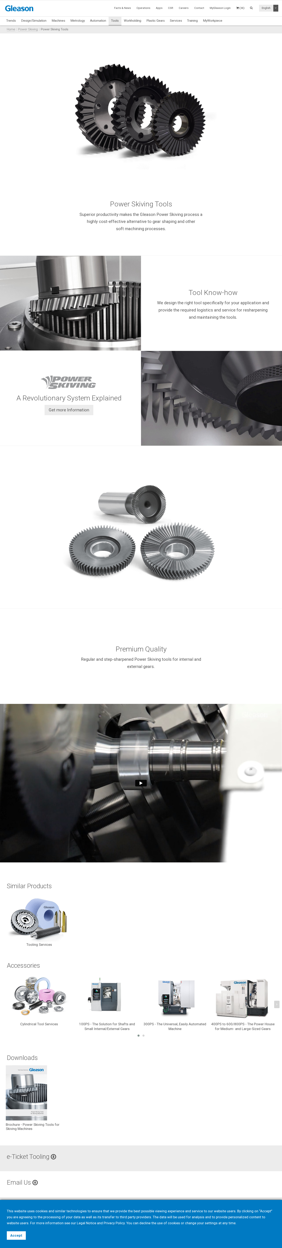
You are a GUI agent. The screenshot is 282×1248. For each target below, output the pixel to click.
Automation (98, 20)
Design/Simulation (33, 20)
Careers (183, 7)
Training (192, 20)
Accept (16, 1235)
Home (11, 29)
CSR (170, 7)
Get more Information (69, 409)
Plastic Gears (155, 20)
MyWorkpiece (212, 20)
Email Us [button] (19, 1182)
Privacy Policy (114, 1223)
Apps (159, 7)
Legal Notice (86, 1223)
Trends (11, 20)
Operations (143, 7)
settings (211, 1223)
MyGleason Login (220, 7)
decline (144, 1223)
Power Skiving (28, 29)
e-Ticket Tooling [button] (29, 1156)
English (266, 7)
